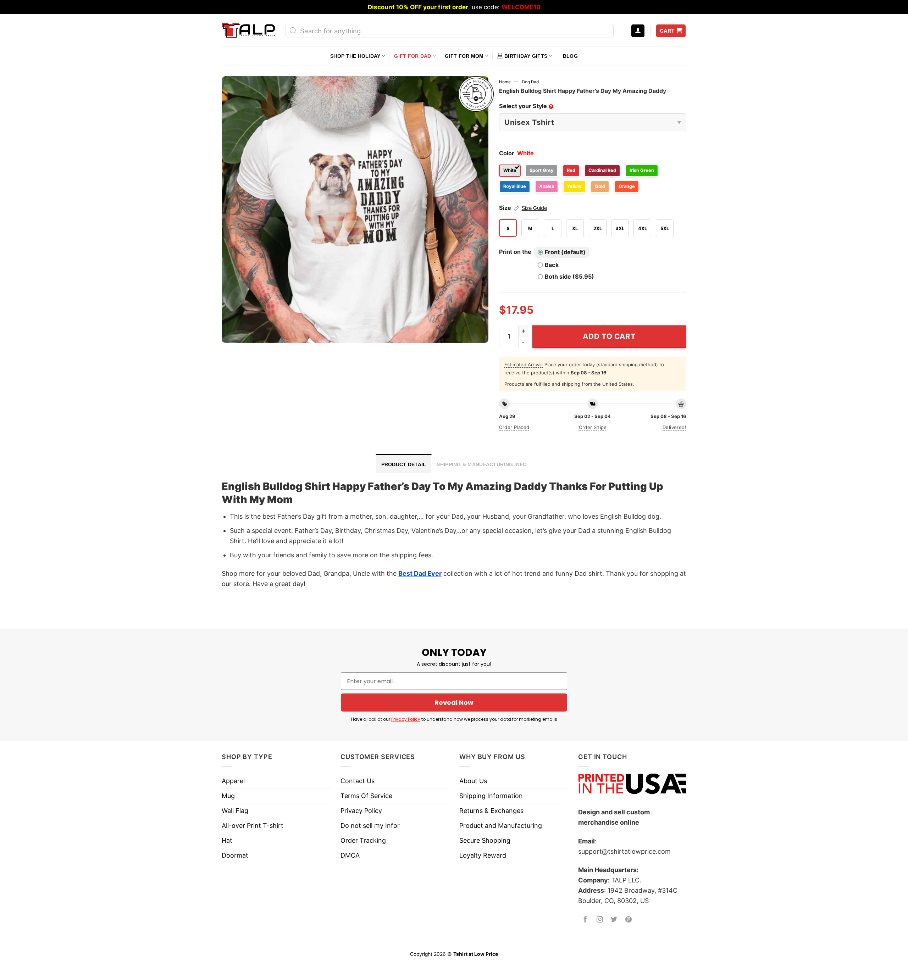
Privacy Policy (405, 719)
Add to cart (609, 336)
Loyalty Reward (482, 855)
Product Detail (403, 464)
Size (523, 207)
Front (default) (565, 252)
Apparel (233, 781)
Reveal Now (454, 702)
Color (506, 153)
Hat (227, 840)
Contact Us (357, 781)
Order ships (593, 427)
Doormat (235, 855)
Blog (570, 56)
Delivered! (674, 427)
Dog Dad (530, 81)
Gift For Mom (464, 56)
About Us (473, 781)
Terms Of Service (366, 795)
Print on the (515, 251)
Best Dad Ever (420, 573)
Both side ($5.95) (569, 276)
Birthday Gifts (525, 56)
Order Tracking (363, 840)
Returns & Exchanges (491, 810)
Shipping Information (491, 795)
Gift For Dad (412, 56)
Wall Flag (235, 810)
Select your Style (525, 106)
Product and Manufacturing (500, 825)
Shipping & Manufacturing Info (482, 464)
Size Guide (534, 208)
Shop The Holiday (355, 56)
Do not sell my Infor (370, 825)
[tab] (404, 463)
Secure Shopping (484, 840)
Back (552, 264)
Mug (228, 795)
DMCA (350, 855)
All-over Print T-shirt (252, 825)
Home (505, 81)
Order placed (514, 427)
